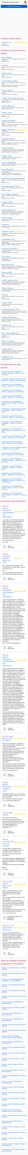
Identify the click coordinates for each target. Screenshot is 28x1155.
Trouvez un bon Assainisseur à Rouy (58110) (13, 1002)
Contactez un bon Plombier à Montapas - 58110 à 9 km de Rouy (12, 423)
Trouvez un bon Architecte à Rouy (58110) (14, 974)
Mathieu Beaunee (8, 106)
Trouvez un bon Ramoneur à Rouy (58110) (14, 1116)
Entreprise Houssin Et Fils (11, 186)
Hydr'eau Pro (6, 42)
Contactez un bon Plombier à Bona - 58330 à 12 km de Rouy (13, 453)
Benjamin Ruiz (7, 325)
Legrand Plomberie (8, 120)
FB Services (6, 256)
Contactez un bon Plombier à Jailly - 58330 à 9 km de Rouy (12, 442)
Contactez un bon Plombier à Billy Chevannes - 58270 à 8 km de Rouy (14, 410)
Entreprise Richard (8, 139)
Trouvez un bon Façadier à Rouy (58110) (13, 1048)
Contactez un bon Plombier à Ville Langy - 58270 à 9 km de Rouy (14, 436)
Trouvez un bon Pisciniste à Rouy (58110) (14, 1093)
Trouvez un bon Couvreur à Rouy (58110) (13, 1025)
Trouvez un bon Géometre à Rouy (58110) (14, 997)
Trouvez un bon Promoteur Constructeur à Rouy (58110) (12, 1110)
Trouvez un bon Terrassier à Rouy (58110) (14, 1133)
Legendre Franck (8, 231)
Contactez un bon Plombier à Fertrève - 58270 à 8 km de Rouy (14, 416)
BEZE (6, 815)
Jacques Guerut (7, 202)
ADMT (11, 813)
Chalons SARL (7, 302)
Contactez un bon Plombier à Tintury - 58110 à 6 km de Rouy (13, 385)
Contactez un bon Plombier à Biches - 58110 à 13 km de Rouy (13, 474)
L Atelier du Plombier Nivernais (13, 98)
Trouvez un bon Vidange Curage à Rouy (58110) (14, 1144)
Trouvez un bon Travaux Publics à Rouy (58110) (14, 1150)
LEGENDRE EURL (8, 239)
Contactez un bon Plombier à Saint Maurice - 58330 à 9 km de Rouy (13, 430)
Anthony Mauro (7, 349)
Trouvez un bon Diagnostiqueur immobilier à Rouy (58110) (13, 980)
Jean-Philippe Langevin (10, 194)
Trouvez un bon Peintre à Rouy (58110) (13, 1087)
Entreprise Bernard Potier (11, 309)
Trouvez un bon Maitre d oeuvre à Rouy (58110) (14, 1070)
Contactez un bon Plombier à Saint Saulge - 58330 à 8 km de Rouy (13, 403)
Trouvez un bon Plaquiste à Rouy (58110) (13, 1099)
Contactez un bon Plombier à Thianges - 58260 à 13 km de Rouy (12, 467)
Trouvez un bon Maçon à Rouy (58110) (13, 1065)
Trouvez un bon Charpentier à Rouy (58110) (12, 1014)
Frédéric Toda (7, 112)
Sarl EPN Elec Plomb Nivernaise (13, 178)
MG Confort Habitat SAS (10, 333)
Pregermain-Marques (9, 317)
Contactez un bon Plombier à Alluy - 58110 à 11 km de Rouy (14, 448)
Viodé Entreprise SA (9, 210)
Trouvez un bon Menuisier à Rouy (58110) (14, 1076)
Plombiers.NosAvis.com (10, 2)
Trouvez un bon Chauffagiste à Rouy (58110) (13, 1019)
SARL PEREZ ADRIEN (10, 81)
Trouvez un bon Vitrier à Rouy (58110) (12, 1138)
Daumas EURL (7, 272)
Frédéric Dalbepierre (9, 162)
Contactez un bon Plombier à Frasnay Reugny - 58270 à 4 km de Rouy (13, 373)
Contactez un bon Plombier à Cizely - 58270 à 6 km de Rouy (13, 391)
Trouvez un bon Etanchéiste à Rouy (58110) (12, 1042)
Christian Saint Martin (9, 248)
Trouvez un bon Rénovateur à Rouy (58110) (12, 1121)
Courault (5, 65)
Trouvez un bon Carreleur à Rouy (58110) (14, 1008)
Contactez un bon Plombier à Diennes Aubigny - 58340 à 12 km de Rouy (14, 460)
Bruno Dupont (7, 57)
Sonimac (5, 294)
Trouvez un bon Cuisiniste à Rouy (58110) (14, 991)
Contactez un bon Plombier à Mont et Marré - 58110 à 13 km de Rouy (13, 487)
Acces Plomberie (8, 169)
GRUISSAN (6, 930)
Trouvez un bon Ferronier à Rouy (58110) (13, 1053)
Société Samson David (10, 280)
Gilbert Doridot (7, 218)
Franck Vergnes (7, 288)
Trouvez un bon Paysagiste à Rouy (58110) (12, 1082)
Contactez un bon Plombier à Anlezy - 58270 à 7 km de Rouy (13, 396)
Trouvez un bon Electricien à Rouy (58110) (14, 1031)
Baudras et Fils (7, 356)
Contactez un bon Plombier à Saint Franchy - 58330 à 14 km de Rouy (14, 494)
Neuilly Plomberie (8, 148)
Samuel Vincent (7, 90)
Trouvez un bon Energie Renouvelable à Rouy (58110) (12, 1036)
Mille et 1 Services (8, 341)
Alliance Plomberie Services (8, 130)
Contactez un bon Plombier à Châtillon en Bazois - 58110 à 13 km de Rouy (13, 480)
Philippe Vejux (7, 156)
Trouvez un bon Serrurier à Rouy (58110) (13, 1127)
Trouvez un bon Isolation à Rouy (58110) (13, 1059)
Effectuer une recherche (14, 6)
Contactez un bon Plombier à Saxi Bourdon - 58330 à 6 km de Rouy (14, 379)
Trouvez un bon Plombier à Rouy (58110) (13, 1104)
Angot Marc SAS (8, 264)
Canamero (5, 224)
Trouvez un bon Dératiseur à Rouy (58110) (14, 968)
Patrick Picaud (7, 73)
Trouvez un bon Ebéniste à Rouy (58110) (13, 985)
